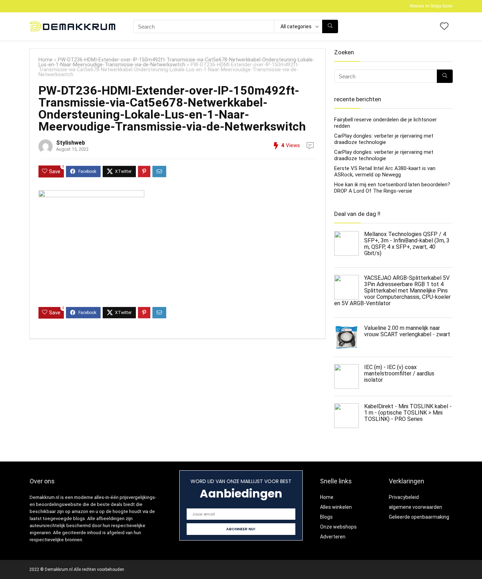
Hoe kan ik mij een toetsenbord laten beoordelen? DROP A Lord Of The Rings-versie (392, 187)
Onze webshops (338, 527)
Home (45, 60)
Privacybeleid (404, 497)
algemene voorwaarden (415, 507)
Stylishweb (70, 142)
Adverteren (332, 536)
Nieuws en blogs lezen (431, 6)
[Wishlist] (444, 27)
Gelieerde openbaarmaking (419, 517)
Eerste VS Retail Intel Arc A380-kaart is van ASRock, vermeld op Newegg (384, 171)
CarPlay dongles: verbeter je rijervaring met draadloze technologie (383, 139)
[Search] (330, 26)
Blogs (326, 517)
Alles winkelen (336, 507)
